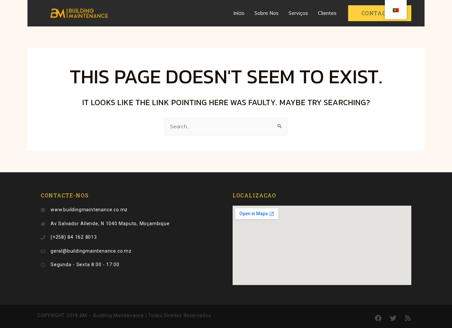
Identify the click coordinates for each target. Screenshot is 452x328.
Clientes (327, 13)
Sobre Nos (266, 13)
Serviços (298, 13)
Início (239, 13)
